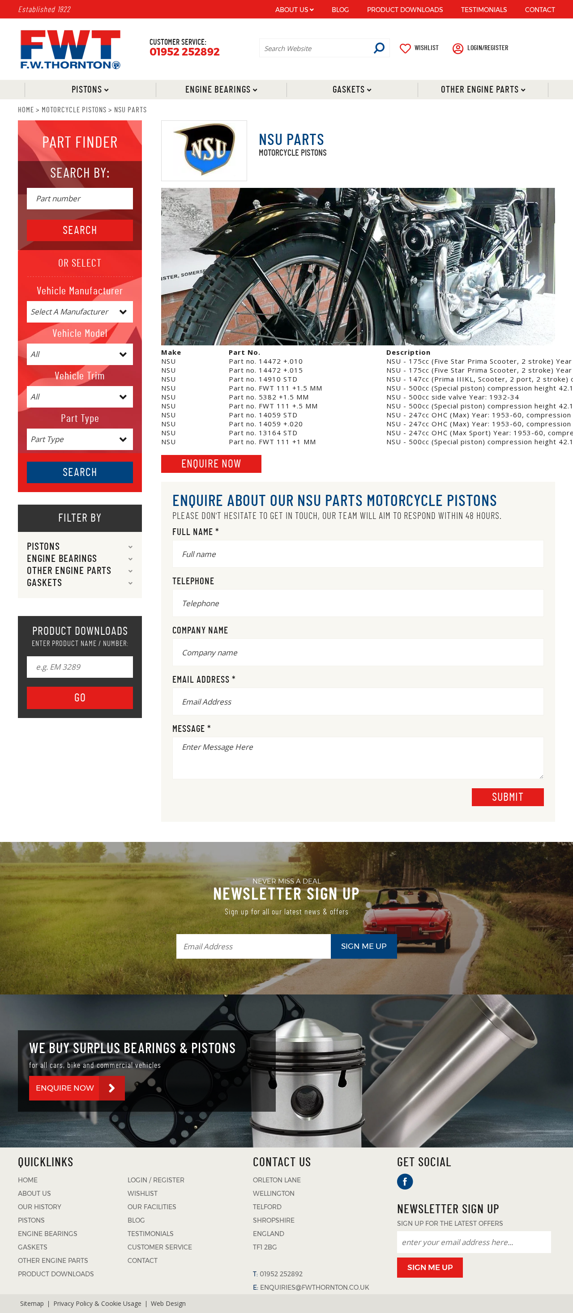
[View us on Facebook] (405, 1181)
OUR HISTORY (39, 1207)
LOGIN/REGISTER (487, 47)
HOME (26, 110)
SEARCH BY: (80, 173)
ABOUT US (291, 10)
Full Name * (195, 532)
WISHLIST (427, 47)
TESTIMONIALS (484, 10)
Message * (191, 729)
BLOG (340, 10)
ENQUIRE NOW (65, 1088)
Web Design (168, 1303)
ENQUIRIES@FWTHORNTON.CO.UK (314, 1287)
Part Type (80, 418)
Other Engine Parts (479, 89)
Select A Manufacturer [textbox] (69, 311)
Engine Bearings (217, 89)
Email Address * (204, 679)
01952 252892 (185, 52)
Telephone (193, 581)
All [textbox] (34, 354)
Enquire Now (211, 464)
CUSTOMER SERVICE (160, 1247)
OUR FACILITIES (152, 1207)
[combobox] (80, 312)
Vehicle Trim (80, 376)
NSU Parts (130, 110)
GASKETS (32, 1247)
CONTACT (540, 10)
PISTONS (31, 1220)
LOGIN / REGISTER (156, 1180)
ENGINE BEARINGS (47, 1234)
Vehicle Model (79, 333)
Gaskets (349, 89)
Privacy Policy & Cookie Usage (97, 1303)
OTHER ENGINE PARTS (53, 1261)
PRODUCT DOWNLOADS (405, 10)
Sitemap (32, 1303)
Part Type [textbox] (47, 439)
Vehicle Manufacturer (80, 291)
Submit (508, 797)
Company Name (200, 630)
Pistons (87, 89)
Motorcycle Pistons (74, 110)
